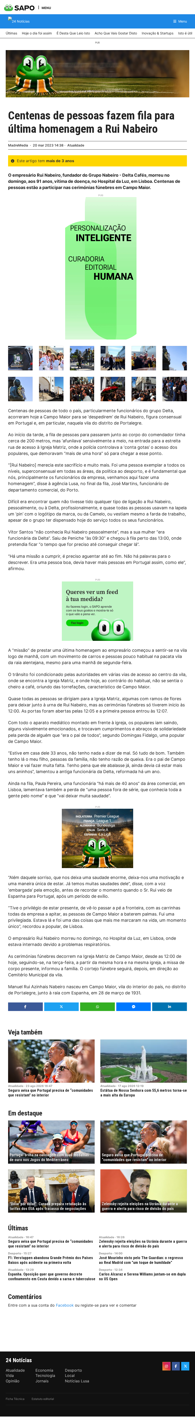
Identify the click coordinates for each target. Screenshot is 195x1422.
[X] (185, 1366)
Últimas (18, 1228)
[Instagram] (166, 1366)
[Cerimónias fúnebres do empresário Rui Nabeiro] (20, 358)
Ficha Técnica (15, 1399)
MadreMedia (18, 145)
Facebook (65, 1305)
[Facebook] (176, 1366)
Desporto (14, 1253)
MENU (46, 7)
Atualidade (75, 145)
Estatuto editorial (43, 1399)
